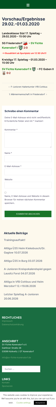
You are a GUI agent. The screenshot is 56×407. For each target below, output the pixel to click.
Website (8, 179)
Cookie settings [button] (23, 402)
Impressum (7, 321)
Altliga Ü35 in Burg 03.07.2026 (23, 260)
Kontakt (6, 382)
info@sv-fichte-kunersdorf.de (16, 357)
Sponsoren (7, 386)
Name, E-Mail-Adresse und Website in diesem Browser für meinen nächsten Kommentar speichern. (27, 199)
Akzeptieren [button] (40, 403)
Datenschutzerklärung (13, 324)
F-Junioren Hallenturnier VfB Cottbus (29, 86)
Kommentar (11, 129)
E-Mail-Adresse (13, 166)
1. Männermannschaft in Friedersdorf (27, 94)
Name (8, 153)
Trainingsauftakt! (14, 240)
